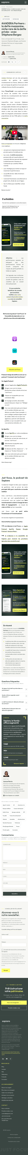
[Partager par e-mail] (15, 62)
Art (14, 805)
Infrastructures (21, 819)
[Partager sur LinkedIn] (8, 62)
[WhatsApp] (10, 1058)
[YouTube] (6, 1058)
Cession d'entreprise (18, 808)
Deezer (18, 529)
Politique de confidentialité (12, 958)
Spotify (11, 433)
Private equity (6, 830)
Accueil (3, 6)
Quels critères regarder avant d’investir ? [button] (10, 696)
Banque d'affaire (7, 808)
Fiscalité (5, 815)
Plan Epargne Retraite (8, 826)
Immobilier (12, 819)
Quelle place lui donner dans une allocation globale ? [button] (11, 709)
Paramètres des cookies (14, 1141)
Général (5, 819)
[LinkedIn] (3, 1058)
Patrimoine (16, 19)
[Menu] (25, 2)
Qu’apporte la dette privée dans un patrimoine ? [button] (12, 689)
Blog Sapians (10, 6)
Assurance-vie (21, 805)
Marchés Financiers (7, 822)
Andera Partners (7, 78)
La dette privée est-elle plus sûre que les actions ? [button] (13, 702)
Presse (17, 826)
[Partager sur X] (12, 62)
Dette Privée (6, 19)
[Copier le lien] (19, 62)
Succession (15, 830)
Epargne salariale (16, 812)
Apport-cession (6, 805)
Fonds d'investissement (15, 815)
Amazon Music (12, 531)
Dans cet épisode (7, 143)
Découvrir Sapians (20, 763)
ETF (24, 812)
